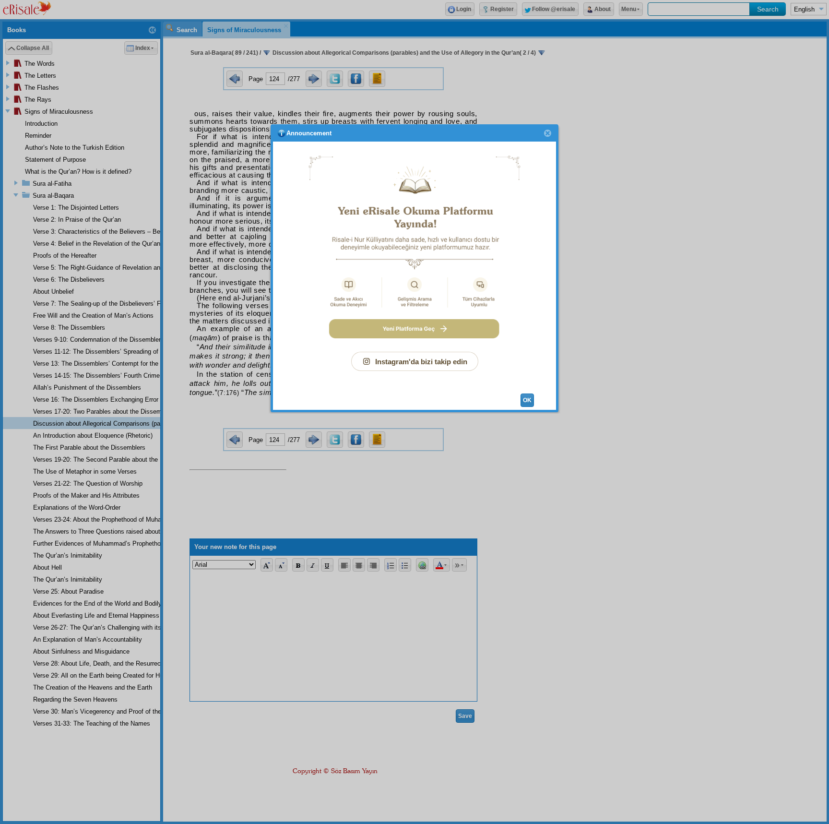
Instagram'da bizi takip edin (421, 362)
